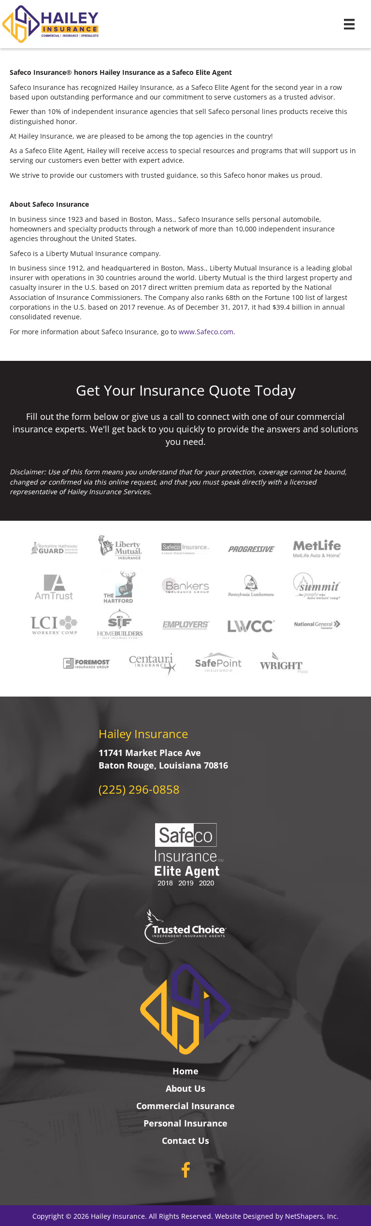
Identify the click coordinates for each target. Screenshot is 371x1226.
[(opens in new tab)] (185, 925)
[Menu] (349, 24)
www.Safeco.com (206, 331)
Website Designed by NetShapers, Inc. (277, 1216)
